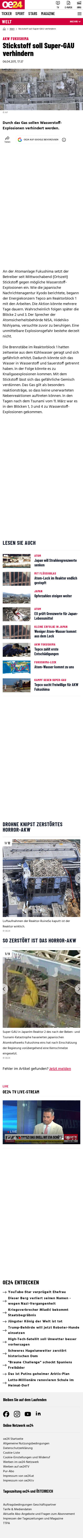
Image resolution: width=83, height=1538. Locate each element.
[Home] (4, 29)
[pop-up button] (68, 1138)
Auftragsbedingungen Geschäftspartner (29, 1504)
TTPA (6, 1523)
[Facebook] (6, 1414)
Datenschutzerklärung (18, 1448)
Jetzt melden (60, 1069)
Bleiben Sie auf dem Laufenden (25, 1399)
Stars (32, 13)
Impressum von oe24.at (18, 1476)
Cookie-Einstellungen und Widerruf (26, 1457)
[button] (42, 1122)
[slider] (23, 1138)
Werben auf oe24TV (16, 1466)
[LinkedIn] (39, 1414)
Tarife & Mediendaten (17, 1509)
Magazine (48, 13)
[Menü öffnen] (79, 13)
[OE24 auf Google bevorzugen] (64, 139)
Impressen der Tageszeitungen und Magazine (33, 1518)
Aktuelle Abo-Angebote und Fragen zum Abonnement (39, 1514)
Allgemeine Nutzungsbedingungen (26, 1443)
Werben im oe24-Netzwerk (21, 1462)
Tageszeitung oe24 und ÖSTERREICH (28, 1491)
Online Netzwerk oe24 (18, 1425)
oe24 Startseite (13, 1438)
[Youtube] (28, 1414)
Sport (20, 13)
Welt (7, 21)
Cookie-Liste (11, 1452)
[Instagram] (17, 1414)
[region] (41, 886)
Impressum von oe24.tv (18, 1480)
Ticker (7, 13)
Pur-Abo (8, 1471)
